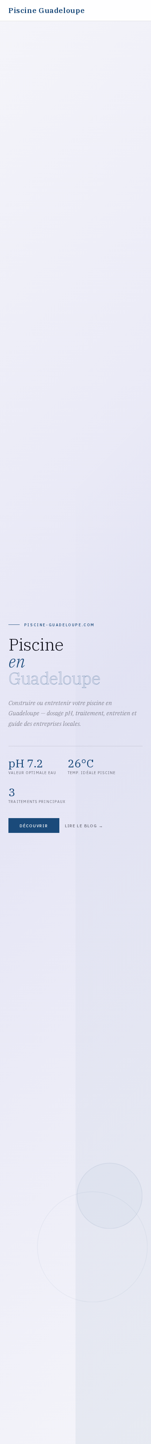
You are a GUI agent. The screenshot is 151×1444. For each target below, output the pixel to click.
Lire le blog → (84, 825)
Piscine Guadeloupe (46, 10)
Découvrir (34, 825)
